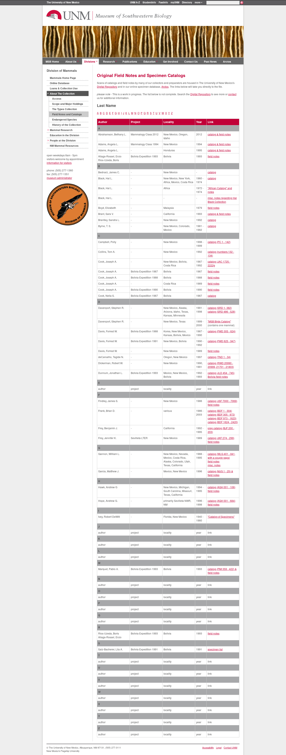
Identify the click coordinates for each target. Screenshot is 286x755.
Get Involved (170, 61)
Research (109, 61)
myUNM (175, 2)
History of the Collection (66, 125)
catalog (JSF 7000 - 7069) (222, 401)
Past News (210, 61)
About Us (70, 61)
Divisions (89, 61)
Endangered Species (64, 119)
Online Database (60, 83)
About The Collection (62, 93)
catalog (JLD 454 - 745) (221, 373)
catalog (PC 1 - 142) (219, 242)
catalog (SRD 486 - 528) (221, 311)
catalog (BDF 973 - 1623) (222, 418)
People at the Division (63, 140)
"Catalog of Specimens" (221, 516)
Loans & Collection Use (64, 88)
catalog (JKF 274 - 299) (221, 438)
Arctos (227, 61)
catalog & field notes (219, 134)
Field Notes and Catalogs (67, 114)
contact (232, 94)
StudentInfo (149, 2)
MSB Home (52, 61)
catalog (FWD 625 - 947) (222, 341)
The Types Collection (64, 109)
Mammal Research (61, 130)
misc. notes (214, 465)
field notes (213, 156)
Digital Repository (107, 86)
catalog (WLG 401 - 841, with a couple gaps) (221, 455)
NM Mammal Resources (64, 146)
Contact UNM (230, 747)
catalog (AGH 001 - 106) (221, 487)
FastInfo (163, 2)
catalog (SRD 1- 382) (220, 307)
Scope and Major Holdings (67, 104)
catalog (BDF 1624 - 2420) (223, 422)
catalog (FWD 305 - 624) (222, 331)
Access (56, 98)
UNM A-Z (135, 2)
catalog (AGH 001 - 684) (221, 500)
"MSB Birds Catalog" (219, 321)
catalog (212, 172)
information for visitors (59, 162)
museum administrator (59, 178)
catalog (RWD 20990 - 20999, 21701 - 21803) (221, 365)
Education (149, 61)
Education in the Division (64, 135)
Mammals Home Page (63, 78)
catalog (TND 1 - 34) (219, 357)
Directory (187, 2)
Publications (129, 61)
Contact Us (191, 61)
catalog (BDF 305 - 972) (221, 414)
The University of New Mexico (63, 2)
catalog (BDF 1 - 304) (220, 410)
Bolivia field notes (218, 376)
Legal (219, 747)
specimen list (215, 649)
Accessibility (208, 747)
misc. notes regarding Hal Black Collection (222, 199)
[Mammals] (143, 56)
